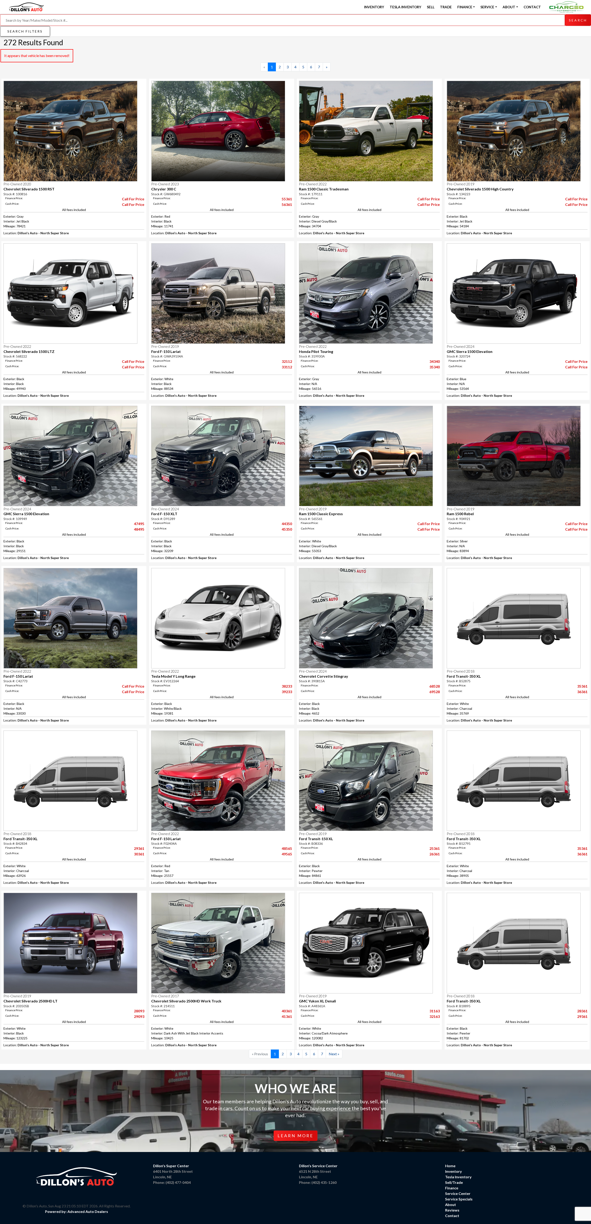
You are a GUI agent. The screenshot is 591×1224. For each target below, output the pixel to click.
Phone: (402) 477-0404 (172, 1182)
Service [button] (487, 7)
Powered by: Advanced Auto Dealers (76, 1211)
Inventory (374, 7)
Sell (430, 7)
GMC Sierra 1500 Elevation (469, 351)
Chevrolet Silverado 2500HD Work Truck (186, 1001)
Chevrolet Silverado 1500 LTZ (28, 351)
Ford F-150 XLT (164, 513)
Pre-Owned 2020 (17, 184)
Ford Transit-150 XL (316, 838)
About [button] (509, 7)
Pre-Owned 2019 (460, 184)
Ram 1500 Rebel (460, 513)
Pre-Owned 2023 (165, 184)
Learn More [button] (295, 1135)
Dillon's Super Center (171, 1166)
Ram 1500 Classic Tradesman (324, 189)
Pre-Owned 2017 (165, 996)
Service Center (457, 1193)
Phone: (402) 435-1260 (318, 1182)
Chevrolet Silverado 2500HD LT (30, 1001)
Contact (532, 7)
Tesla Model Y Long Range (173, 676)
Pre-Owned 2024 (460, 346)
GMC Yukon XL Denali (317, 1001)
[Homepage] (26, 6)
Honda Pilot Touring (316, 351)
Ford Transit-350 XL (464, 676)
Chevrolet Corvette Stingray (323, 676)
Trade (446, 7)
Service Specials (459, 1199)
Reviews (452, 1210)
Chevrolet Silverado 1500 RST (28, 189)
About (450, 1204)
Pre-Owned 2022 (313, 184)
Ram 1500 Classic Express (321, 513)
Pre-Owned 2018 (460, 671)
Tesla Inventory (405, 7)
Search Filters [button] (25, 31)
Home (450, 1166)
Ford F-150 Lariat (166, 351)
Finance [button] (464, 7)
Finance (451, 1188)
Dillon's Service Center (318, 1166)
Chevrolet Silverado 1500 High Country (480, 189)
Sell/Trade (454, 1182)
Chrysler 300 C (163, 189)
